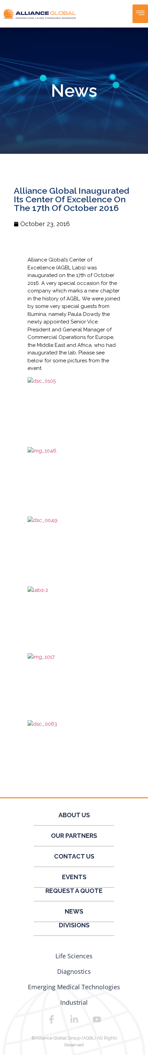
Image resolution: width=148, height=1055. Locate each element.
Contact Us (74, 856)
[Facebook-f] (51, 1019)
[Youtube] (96, 1019)
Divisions (74, 925)
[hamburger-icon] (140, 13)
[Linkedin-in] (74, 1019)
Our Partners (74, 835)
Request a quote (74, 890)
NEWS (74, 911)
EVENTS (74, 877)
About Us (74, 815)
